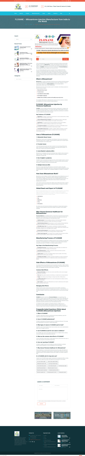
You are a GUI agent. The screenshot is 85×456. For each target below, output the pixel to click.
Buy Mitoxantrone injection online (41, 363)
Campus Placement (47, 440)
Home (15, 13)
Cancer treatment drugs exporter (41, 365)
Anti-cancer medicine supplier (41, 361)
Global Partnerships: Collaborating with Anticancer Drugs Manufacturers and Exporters (26, 64)
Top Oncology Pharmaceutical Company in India (25, 47)
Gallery (49, 13)
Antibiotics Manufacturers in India (49, 446)
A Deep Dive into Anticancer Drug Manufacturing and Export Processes (26, 69)
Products (27, 13)
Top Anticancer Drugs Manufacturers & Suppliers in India (26, 53)
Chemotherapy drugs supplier (62, 365)
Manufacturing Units (35, 13)
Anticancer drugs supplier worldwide (53, 361)
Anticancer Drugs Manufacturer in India (49, 442)
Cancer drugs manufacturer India (52, 363)
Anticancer (38, 56)
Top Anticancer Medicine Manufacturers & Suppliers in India (26, 58)
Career (43, 13)
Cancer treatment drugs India (52, 365)
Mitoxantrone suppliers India (41, 372)
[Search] (31, 39)
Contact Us (55, 13)
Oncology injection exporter (62, 372)
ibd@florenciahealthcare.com (35, 439)
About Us (21, 13)
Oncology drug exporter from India (51, 372)
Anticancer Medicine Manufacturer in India (50, 445)
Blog (61, 13)
